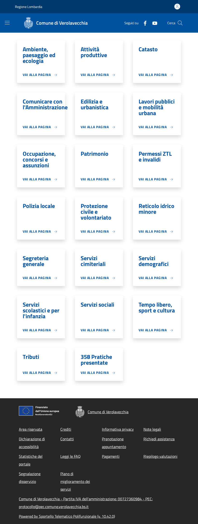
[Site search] (180, 23)
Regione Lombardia (28, 6)
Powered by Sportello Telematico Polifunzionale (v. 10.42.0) (67, 516)
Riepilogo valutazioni (160, 456)
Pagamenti (111, 456)
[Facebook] (143, 23)
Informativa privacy (118, 429)
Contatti (67, 439)
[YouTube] (153, 23)
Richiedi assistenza (159, 439)
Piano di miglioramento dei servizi (75, 481)
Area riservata (30, 429)
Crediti (65, 429)
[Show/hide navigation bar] (7, 23)
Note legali (152, 429)
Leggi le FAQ (70, 456)
